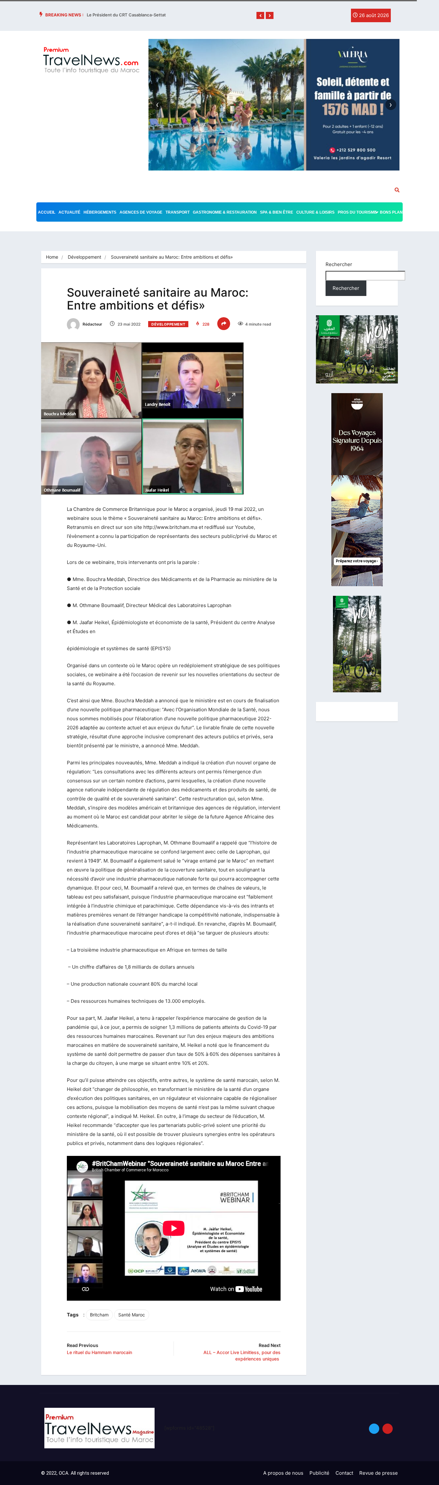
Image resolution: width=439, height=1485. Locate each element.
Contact (344, 1473)
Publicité (319, 1473)
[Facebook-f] (313, 17)
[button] (260, 16)
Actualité (69, 212)
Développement (84, 257)
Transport (178, 212)
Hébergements (100, 212)
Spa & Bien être (276, 212)
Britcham (99, 1314)
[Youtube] (387, 1429)
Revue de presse (378, 1473)
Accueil (46, 212)
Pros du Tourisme (357, 212)
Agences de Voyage (141, 212)
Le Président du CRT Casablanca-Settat (126, 14)
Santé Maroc (131, 1314)
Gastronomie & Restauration (225, 212)
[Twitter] (327, 17)
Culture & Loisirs (315, 212)
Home (52, 257)
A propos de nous (283, 1473)
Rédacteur (92, 324)
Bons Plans (392, 212)
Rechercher (339, 264)
